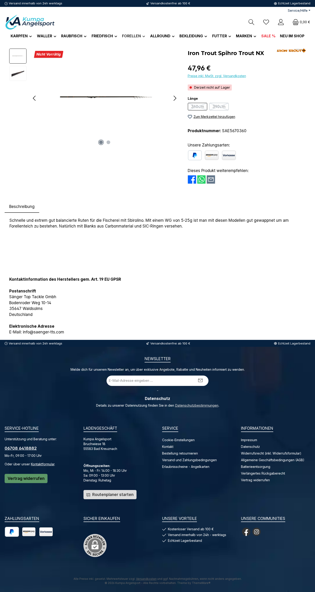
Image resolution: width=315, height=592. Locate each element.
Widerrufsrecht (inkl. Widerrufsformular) (271, 453)
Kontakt (167, 447)
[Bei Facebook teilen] (192, 179)
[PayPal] (195, 155)
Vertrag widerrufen (26, 478)
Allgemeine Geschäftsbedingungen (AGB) (272, 460)
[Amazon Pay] (211, 155)
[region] (94, 98)
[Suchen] (251, 22)
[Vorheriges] (34, 98)
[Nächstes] (174, 98)
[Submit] (200, 381)
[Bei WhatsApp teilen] (201, 179)
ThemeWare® (201, 583)
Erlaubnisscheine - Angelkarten (185, 467)
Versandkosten (146, 578)
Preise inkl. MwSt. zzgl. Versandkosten (217, 76)
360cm (199, 107)
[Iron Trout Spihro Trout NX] (104, 98)
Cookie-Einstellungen (178, 440)
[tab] (22, 207)
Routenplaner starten (112, 494)
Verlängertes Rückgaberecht (263, 473)
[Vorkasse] (228, 155)
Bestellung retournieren (180, 453)
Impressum (249, 440)
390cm (220, 107)
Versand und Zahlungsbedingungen (189, 460)
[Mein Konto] (281, 22)
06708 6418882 (21, 448)
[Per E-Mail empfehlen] (211, 179)
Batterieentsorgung (255, 467)
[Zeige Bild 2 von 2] (108, 142)
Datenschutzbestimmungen (196, 405)
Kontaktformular (42, 464)
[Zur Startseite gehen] (30, 22)
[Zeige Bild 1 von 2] (101, 142)
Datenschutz (250, 447)
